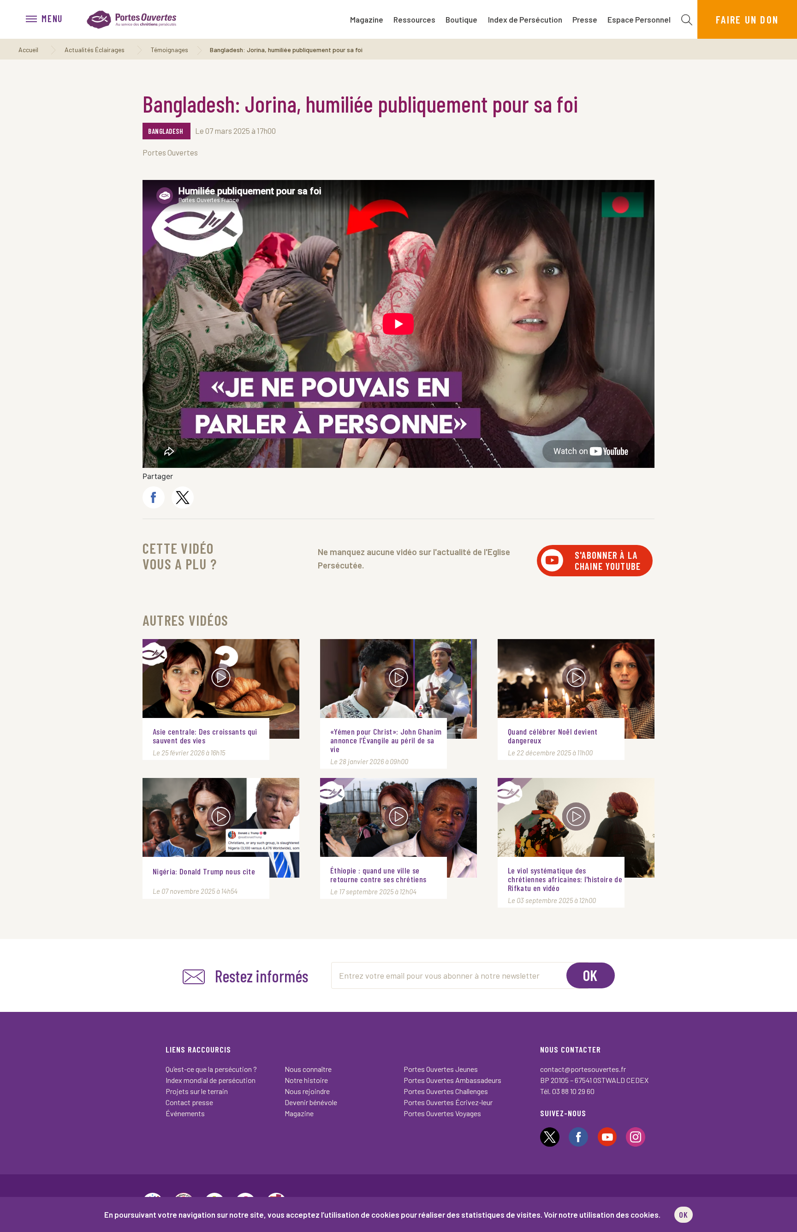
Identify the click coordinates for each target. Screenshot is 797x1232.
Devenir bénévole (311, 1102)
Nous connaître (308, 1069)
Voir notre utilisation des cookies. (602, 1214)
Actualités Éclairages (95, 50)
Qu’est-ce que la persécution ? (211, 1069)
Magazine (366, 19)
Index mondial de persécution (211, 1080)
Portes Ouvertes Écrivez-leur (448, 1102)
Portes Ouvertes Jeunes (441, 1069)
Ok (590, 975)
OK (683, 1214)
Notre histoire (306, 1080)
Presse (584, 19)
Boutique (461, 19)
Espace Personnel (639, 19)
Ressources (414, 19)
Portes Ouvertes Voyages (442, 1113)
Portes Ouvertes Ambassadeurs (452, 1080)
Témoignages (169, 50)
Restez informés (261, 976)
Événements (185, 1113)
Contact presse (189, 1102)
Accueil (28, 50)
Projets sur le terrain (197, 1091)
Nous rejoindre (307, 1091)
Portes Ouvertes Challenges (446, 1091)
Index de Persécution (525, 19)
